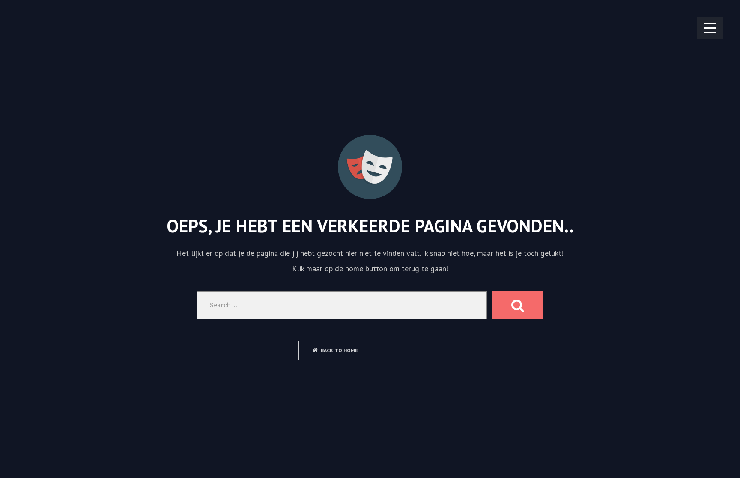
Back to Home (339, 350)
